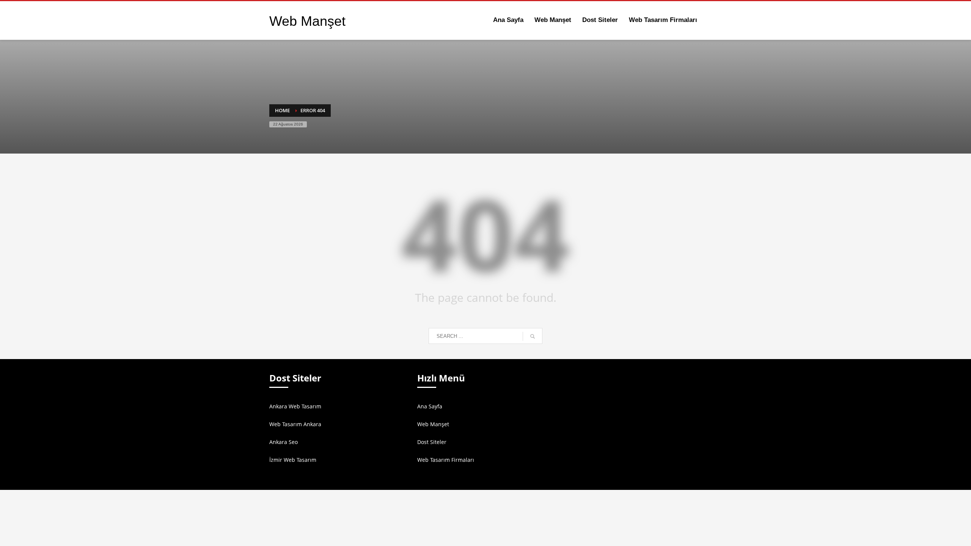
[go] (532, 336)
